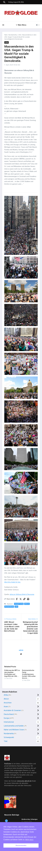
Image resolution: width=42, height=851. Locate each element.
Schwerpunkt (9, 737)
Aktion (6, 699)
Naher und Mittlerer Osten (14, 730)
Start (5, 35)
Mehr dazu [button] (29, 840)
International (9, 722)
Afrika (6, 695)
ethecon (27, 604)
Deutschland (9, 714)
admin (21, 650)
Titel (5, 741)
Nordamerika (13, 35)
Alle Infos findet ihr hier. (12, 582)
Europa (6, 718)
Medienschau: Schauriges (30, 819)
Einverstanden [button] (21, 845)
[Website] (21, 654)
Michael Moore (9, 606)
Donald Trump (19, 604)
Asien (6, 706)
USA (19, 35)
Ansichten (8, 703)
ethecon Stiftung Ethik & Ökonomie (22, 594)
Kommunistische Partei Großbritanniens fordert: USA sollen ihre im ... (29, 674)
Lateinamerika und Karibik (13, 726)
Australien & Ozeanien (12, 710)
